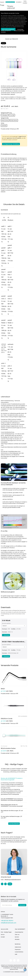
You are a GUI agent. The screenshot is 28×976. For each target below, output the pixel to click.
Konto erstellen (25, 2)
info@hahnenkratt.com (8, 923)
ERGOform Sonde (6, 718)
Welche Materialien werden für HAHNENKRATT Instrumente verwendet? (12, 805)
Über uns (17, 934)
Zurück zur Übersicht (11, 39)
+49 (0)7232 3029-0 (7, 920)
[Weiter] (25, 79)
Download (6, 635)
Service (2, 934)
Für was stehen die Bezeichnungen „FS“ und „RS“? (11, 817)
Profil (10, 884)
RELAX (3, 43)
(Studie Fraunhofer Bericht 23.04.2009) (13, 558)
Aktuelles (17, 939)
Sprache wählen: (6, 623)
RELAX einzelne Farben (8, 748)
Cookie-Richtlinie (19, 952)
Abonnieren (22, 905)
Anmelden (18, 2)
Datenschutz (18, 947)
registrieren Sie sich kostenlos (13, 138)
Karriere (17, 937)
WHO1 (3, 689)
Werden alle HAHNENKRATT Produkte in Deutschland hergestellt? (11, 779)
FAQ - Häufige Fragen (6, 932)
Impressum (18, 949)
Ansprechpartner (19, 932)
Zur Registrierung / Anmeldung (11, 144)
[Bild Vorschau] (12, 72)
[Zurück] (25, 72)
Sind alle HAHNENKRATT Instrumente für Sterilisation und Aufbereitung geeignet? (12, 799)
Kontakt (3, 937)
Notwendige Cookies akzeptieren (12, 30)
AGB (16, 954)
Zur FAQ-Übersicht (14, 823)
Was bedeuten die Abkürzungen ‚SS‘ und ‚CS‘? (12, 811)
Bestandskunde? (10, 2)
